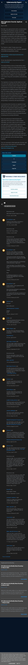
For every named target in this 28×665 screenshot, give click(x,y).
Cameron (9, 379)
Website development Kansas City (14, 439)
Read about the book (14, 195)
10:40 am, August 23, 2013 (12, 426)
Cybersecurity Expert (14, 2)
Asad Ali (8, 489)
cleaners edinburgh (11, 410)
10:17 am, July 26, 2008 (12, 225)
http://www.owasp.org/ (10, 146)
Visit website (14, 10)
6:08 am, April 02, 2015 (12, 441)
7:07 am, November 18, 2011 (13, 385)
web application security (9, 206)
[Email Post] (4, 203)
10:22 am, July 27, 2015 (12, 452)
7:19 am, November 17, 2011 (13, 375)
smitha (8, 318)
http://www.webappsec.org (7, 148)
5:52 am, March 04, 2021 (12, 527)
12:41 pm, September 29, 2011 (13, 349)
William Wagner (10, 328)
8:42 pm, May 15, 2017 (11, 469)
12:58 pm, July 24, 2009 (12, 233)
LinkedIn (14, 155)
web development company (13, 308)
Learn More (12, 663)
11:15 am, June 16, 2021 (12, 541)
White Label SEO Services (12, 531)
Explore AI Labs (14, 14)
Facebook (14, 162)
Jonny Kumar (9, 517)
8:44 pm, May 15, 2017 (11, 485)
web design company (11, 341)
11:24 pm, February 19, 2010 (13, 245)
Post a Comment (6, 556)
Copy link (14, 168)
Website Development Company (14, 419)
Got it (18, 663)
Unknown (9, 301)
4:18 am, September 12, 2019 (13, 493)
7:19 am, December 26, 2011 (13, 406)
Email (14, 165)
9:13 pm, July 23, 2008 (11, 215)
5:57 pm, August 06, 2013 (12, 416)
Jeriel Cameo (9, 545)
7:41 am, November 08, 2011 (13, 362)
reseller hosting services (12, 400)
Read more (24, 579)
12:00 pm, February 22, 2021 (13, 513)
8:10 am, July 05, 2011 (11, 337)
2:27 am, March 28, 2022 (12, 553)
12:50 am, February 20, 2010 (13, 279)
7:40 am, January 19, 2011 (12, 314)
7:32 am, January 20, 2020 (12, 502)
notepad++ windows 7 (11, 497)
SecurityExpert (10, 219)
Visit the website (14, 189)
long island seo (10, 335)
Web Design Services (11, 366)
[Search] (26, 3)
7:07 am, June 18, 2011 (12, 324)
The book (14, 17)
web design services (11, 373)
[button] (26, 22)
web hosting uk (10, 389)
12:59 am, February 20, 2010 (13, 297)
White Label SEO (10, 360)
